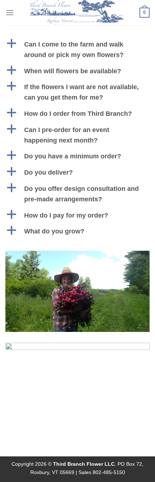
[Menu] (9, 12)
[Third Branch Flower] (76, 12)
